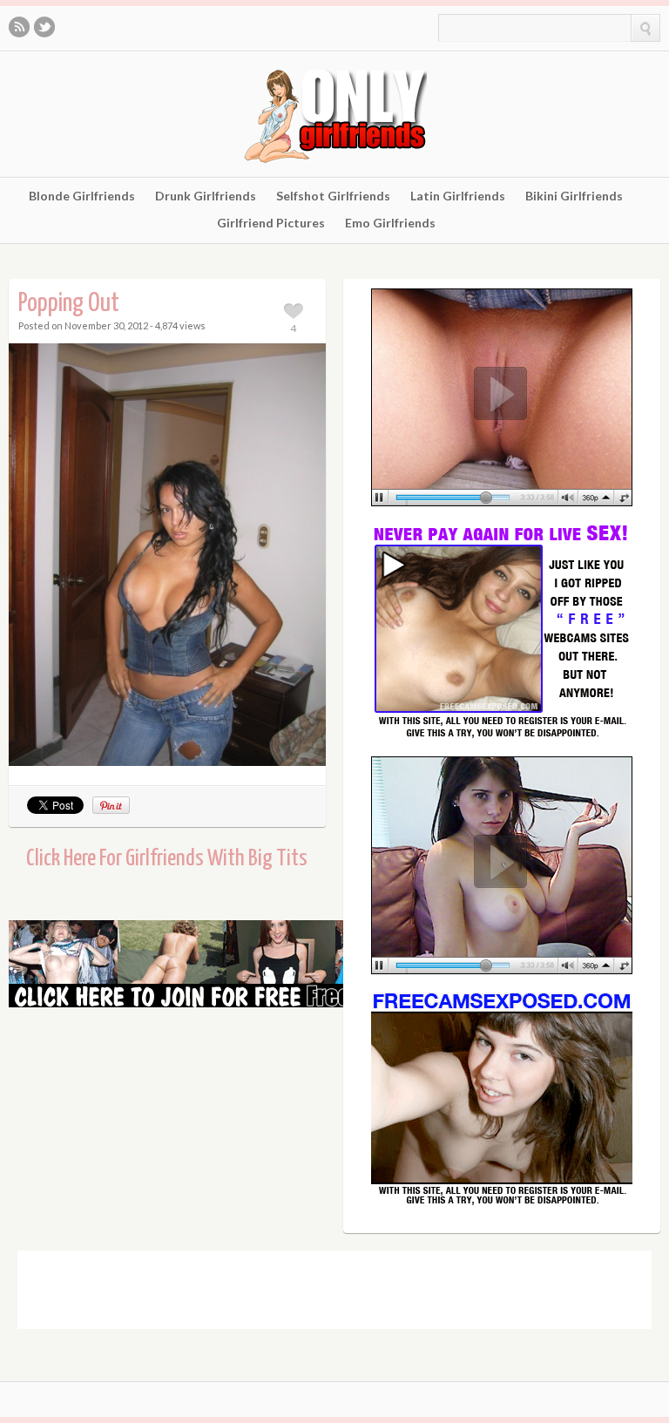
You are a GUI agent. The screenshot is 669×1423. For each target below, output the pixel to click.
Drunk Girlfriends (205, 196)
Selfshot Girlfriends (333, 196)
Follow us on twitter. (44, 27)
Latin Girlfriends (457, 196)
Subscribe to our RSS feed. (19, 27)
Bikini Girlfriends (574, 196)
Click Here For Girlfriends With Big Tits (166, 859)
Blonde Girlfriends (82, 196)
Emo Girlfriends (390, 223)
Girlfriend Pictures (271, 223)
